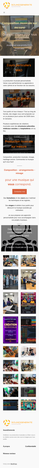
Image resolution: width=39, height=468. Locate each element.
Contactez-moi (19, 191)
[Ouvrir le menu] (4, 12)
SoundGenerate (9, 430)
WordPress (14, 464)
